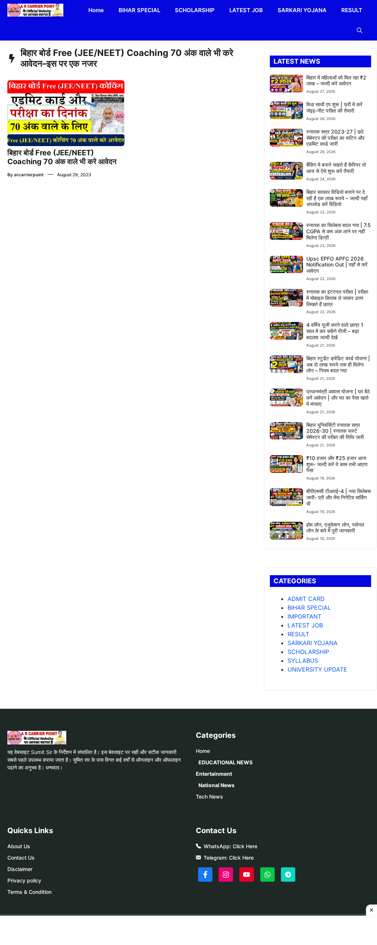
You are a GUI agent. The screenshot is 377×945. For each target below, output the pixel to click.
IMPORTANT (304, 616)
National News (216, 785)
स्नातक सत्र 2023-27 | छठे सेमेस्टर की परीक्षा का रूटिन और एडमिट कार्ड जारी (335, 137)
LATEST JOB (246, 10)
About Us (18, 846)
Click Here (245, 846)
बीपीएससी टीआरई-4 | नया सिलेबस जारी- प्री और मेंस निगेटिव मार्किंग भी (338, 497)
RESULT (351, 10)
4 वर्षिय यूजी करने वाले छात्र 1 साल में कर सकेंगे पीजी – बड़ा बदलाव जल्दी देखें (334, 331)
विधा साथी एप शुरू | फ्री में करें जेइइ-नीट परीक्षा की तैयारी (334, 107)
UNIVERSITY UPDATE (317, 669)
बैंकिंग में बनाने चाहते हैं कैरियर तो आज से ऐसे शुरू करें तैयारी (336, 168)
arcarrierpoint (29, 174)
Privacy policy (24, 880)
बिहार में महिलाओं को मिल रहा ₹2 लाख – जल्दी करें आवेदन (336, 80)
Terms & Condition (29, 892)
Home (96, 10)
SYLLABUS (303, 660)
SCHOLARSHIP (195, 10)
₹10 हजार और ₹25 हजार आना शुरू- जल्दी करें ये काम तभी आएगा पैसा (336, 464)
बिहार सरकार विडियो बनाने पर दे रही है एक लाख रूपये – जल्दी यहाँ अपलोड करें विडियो (336, 198)
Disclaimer (19, 869)
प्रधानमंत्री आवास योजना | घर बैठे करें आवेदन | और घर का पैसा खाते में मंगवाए (338, 397)
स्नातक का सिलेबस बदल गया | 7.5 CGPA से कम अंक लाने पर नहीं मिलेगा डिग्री (338, 231)
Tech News (209, 796)
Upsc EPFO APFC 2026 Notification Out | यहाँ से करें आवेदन (336, 264)
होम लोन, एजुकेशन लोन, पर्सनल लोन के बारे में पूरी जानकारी (335, 527)
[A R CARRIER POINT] (35, 10)
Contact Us (21, 857)
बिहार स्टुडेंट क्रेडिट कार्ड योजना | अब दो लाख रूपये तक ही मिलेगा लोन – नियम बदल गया (338, 364)
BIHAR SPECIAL (139, 10)
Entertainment (214, 774)
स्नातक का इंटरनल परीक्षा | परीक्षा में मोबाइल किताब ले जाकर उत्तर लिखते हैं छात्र (337, 298)
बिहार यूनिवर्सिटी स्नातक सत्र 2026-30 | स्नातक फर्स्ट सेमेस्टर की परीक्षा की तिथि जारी (335, 431)
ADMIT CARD (306, 598)
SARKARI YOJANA (302, 10)
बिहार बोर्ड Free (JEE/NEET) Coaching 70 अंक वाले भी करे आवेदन (61, 157)
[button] (359, 30)
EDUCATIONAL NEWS (225, 762)
